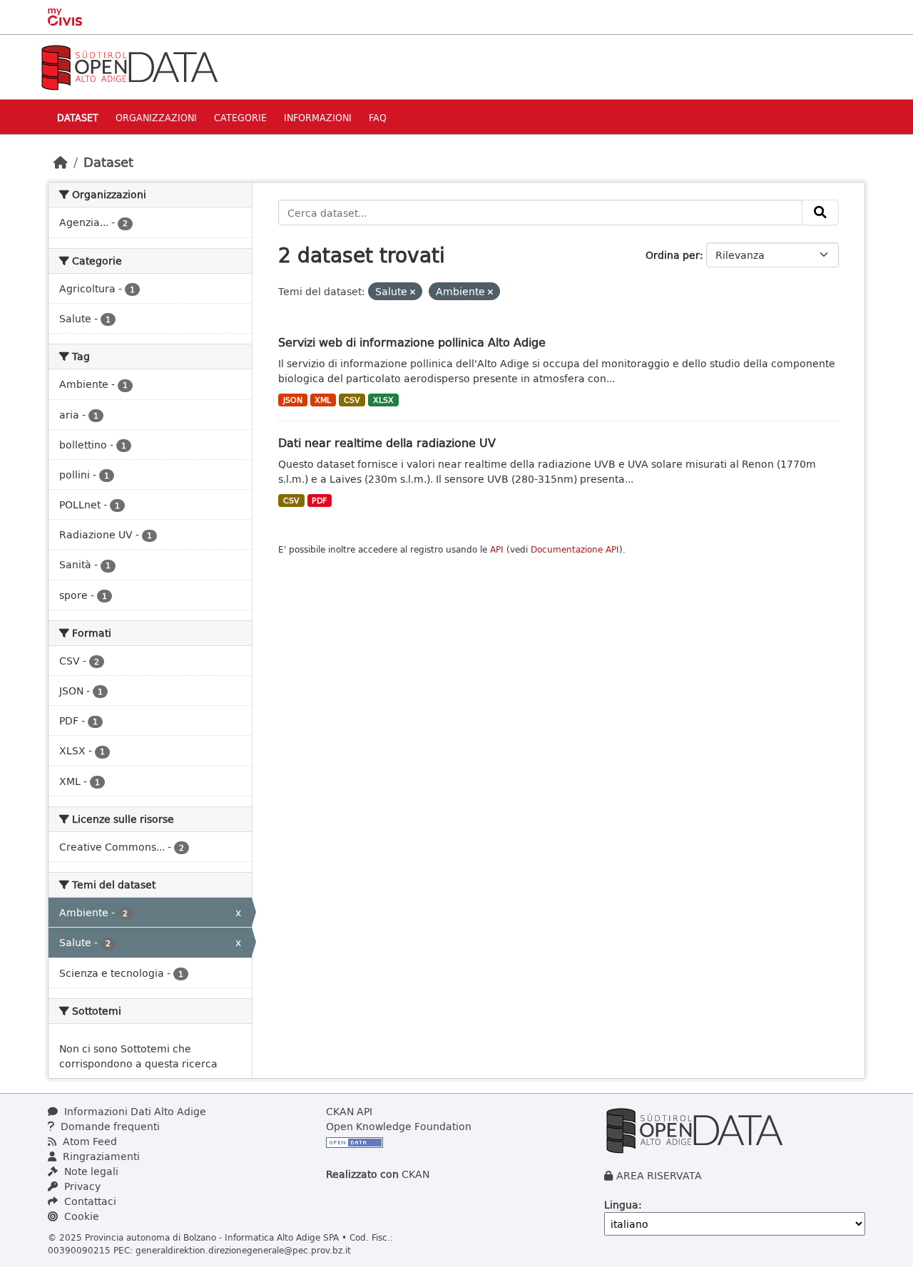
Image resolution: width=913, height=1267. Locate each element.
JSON (292, 400)
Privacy (81, 1186)
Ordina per (673, 254)
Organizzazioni (156, 117)
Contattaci (88, 1201)
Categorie (240, 117)
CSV (352, 400)
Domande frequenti (109, 1126)
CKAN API (349, 1111)
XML (323, 400)
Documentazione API (575, 549)
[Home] (60, 162)
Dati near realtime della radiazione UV (387, 442)
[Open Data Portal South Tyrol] (129, 65)
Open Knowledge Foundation (398, 1126)
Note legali (89, 1171)
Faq (378, 117)
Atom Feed (88, 1141)
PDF (319, 500)
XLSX (383, 400)
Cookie (80, 1216)
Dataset (77, 117)
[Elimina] (412, 292)
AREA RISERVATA (659, 1175)
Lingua (621, 1204)
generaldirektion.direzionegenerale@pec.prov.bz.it (243, 1249)
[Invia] (820, 212)
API (497, 549)
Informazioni (318, 117)
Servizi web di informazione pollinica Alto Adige (412, 342)
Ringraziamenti (100, 1156)
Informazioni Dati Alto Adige (133, 1111)
